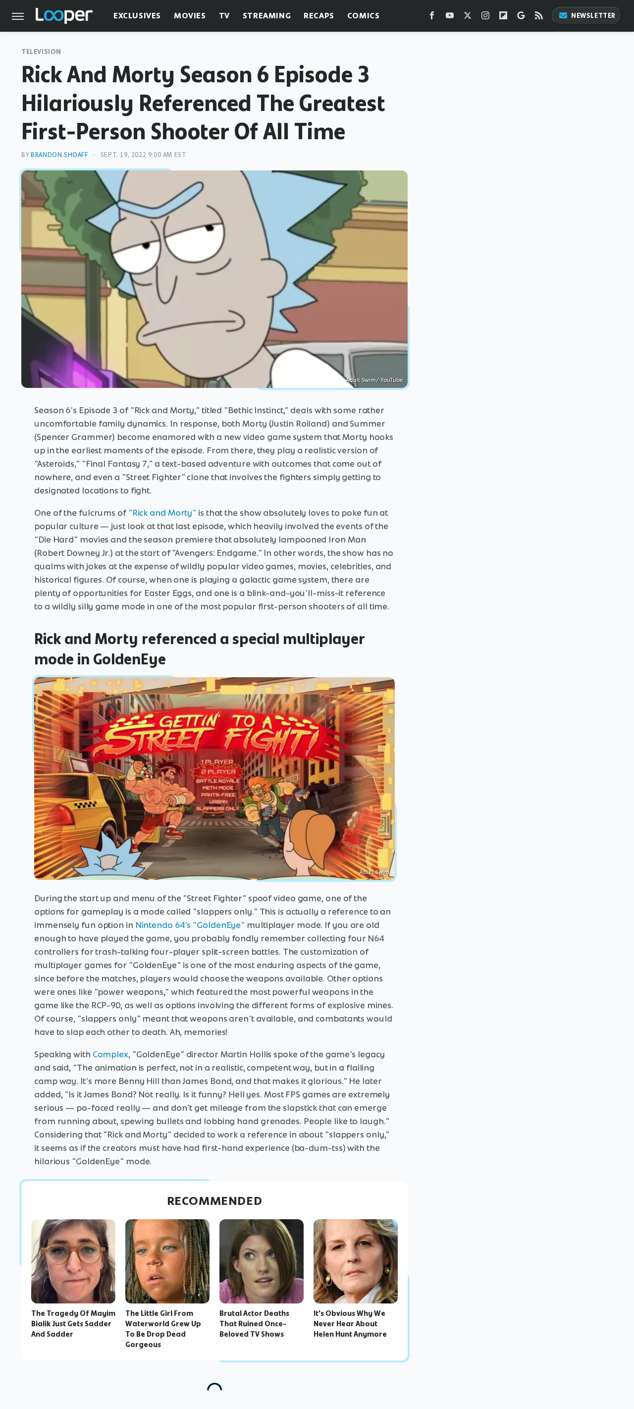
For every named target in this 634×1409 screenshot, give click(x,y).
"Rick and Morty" (162, 513)
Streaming (267, 15)
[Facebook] (432, 17)
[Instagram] (485, 17)
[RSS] (539, 17)
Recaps (319, 15)
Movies (190, 15)
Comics (363, 15)
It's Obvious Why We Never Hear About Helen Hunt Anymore (350, 1323)
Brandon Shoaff (59, 155)
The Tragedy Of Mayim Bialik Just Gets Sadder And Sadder (73, 1323)
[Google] (521, 17)
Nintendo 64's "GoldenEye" (190, 925)
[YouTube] (450, 17)
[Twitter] (468, 17)
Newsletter (593, 15)
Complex (110, 1054)
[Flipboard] (503, 17)
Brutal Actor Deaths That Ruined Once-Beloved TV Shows (254, 1323)
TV (224, 15)
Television (41, 52)
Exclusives (137, 15)
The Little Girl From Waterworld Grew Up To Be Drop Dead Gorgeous (163, 1328)
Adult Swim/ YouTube (374, 380)
